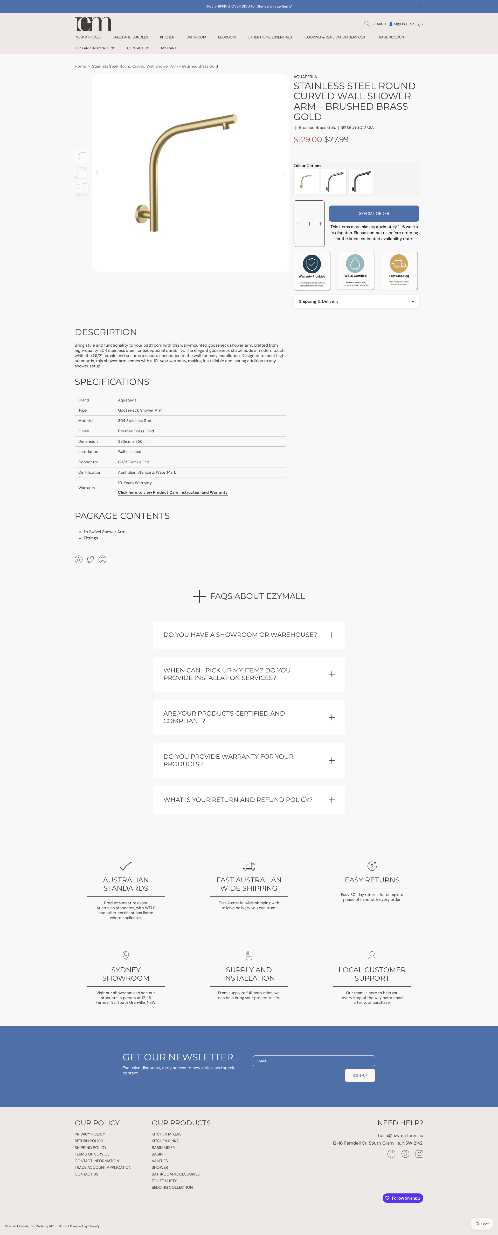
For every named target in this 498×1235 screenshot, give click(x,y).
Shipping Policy (91, 1147)
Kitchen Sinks (165, 1141)
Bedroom (227, 37)
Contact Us (86, 1174)
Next (284, 173)
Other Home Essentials (270, 37)
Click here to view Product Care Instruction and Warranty (173, 492)
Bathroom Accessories (176, 1174)
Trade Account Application (103, 1167)
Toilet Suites (164, 1181)
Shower (160, 1167)
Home (80, 66)
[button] (377, 24)
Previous (97, 173)
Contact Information (97, 1161)
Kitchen (167, 37)
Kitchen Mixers (167, 1134)
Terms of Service (92, 1154)
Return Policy (89, 1141)
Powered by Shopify (84, 1226)
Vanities (160, 1161)
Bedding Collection (172, 1187)
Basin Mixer (163, 1147)
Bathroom (196, 37)
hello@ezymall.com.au (400, 1135)
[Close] (421, 7)
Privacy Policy (90, 1134)
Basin (157, 1154)
